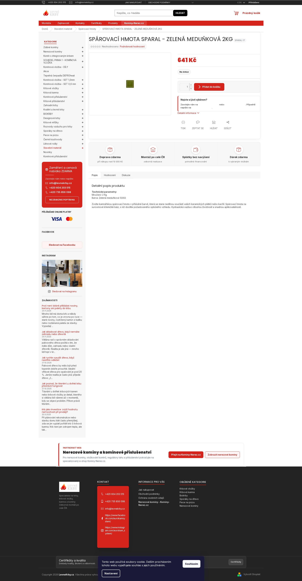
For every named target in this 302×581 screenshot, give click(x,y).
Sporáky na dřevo (52, 130)
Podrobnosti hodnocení (132, 46)
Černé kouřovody (52, 139)
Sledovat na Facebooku (62, 244)
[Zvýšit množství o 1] (190, 85)
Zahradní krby (50, 105)
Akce (46, 71)
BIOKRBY (48, 113)
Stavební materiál (52, 147)
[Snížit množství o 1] (190, 89)
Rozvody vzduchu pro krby (57, 126)
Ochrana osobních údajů (151, 498)
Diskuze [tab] (126, 175)
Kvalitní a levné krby (53, 109)
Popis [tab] (95, 175)
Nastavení (110, 573)
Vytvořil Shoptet (252, 574)
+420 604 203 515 (59, 187)
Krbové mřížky (51, 122)
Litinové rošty (50, 143)
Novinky (47, 152)
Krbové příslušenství (54, 101)
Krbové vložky (51, 88)
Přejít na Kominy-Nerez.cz (186, 454)
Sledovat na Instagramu (64, 291)
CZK (239, 2)
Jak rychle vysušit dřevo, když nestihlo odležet (58, 359)
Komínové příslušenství (55, 96)
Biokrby (184, 495)
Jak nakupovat (133, 2)
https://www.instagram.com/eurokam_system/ (115, 530)
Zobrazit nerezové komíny (222, 454)
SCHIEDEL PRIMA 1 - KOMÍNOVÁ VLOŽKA (59, 61)
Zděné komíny (50, 47)
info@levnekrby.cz (60, 183)
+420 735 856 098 (60, 192)
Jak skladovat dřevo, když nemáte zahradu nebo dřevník (60, 333)
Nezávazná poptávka (62, 200)
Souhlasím (191, 563)
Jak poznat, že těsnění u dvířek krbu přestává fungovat (61, 384)
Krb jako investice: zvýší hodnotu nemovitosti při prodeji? (60, 410)
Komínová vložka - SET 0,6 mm (59, 84)
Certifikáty (236, 562)
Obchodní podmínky (159, 2)
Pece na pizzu (50, 135)
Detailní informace (187, 113)
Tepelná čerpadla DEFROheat (59, 75)
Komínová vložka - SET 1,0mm (59, 79)
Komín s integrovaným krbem (58, 55)
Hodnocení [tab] (110, 175)
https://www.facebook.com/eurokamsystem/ (115, 518)
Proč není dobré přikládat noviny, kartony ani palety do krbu (60, 307)
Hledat (180, 13)
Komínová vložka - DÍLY (55, 67)
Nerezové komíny (52, 51)
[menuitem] (46, 23)
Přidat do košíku (211, 86)
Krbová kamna (50, 92)
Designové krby (51, 118)
